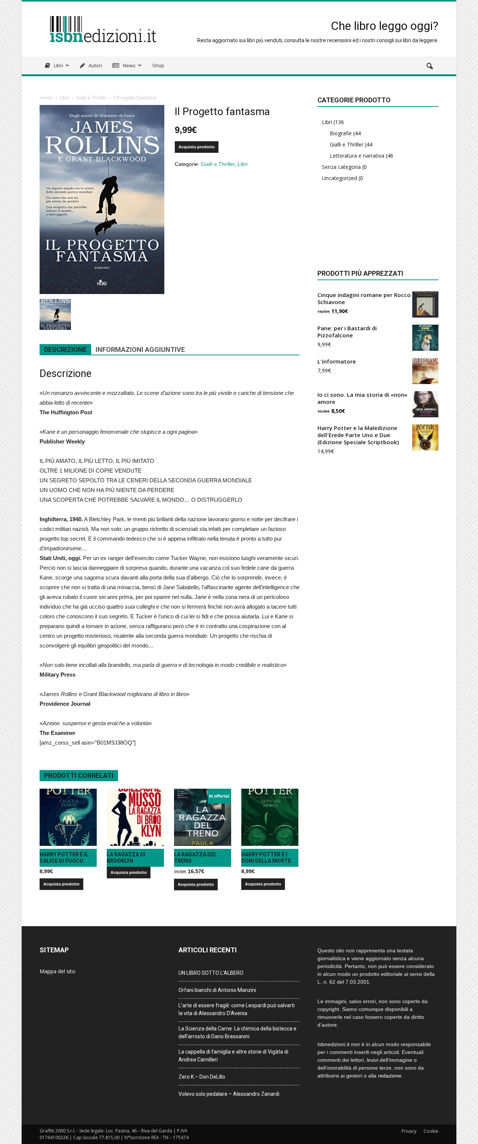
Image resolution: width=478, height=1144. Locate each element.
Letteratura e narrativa (357, 155)
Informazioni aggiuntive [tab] (140, 349)
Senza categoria (341, 166)
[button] (429, 66)
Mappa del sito (57, 971)
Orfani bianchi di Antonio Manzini (217, 990)
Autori (94, 65)
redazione (389, 1076)
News (129, 65)
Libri (58, 65)
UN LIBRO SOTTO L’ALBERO (211, 973)
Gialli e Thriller (91, 98)
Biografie (341, 133)
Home (46, 98)
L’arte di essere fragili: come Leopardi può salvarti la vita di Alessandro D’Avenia (237, 1009)
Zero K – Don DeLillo (202, 1077)
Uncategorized (339, 178)
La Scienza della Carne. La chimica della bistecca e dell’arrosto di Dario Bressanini (238, 1032)
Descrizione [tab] (65, 349)
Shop (158, 65)
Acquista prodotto (197, 147)
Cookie (430, 1131)
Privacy (408, 1131)
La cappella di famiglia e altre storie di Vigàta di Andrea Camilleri (233, 1056)
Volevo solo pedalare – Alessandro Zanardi (229, 1094)
